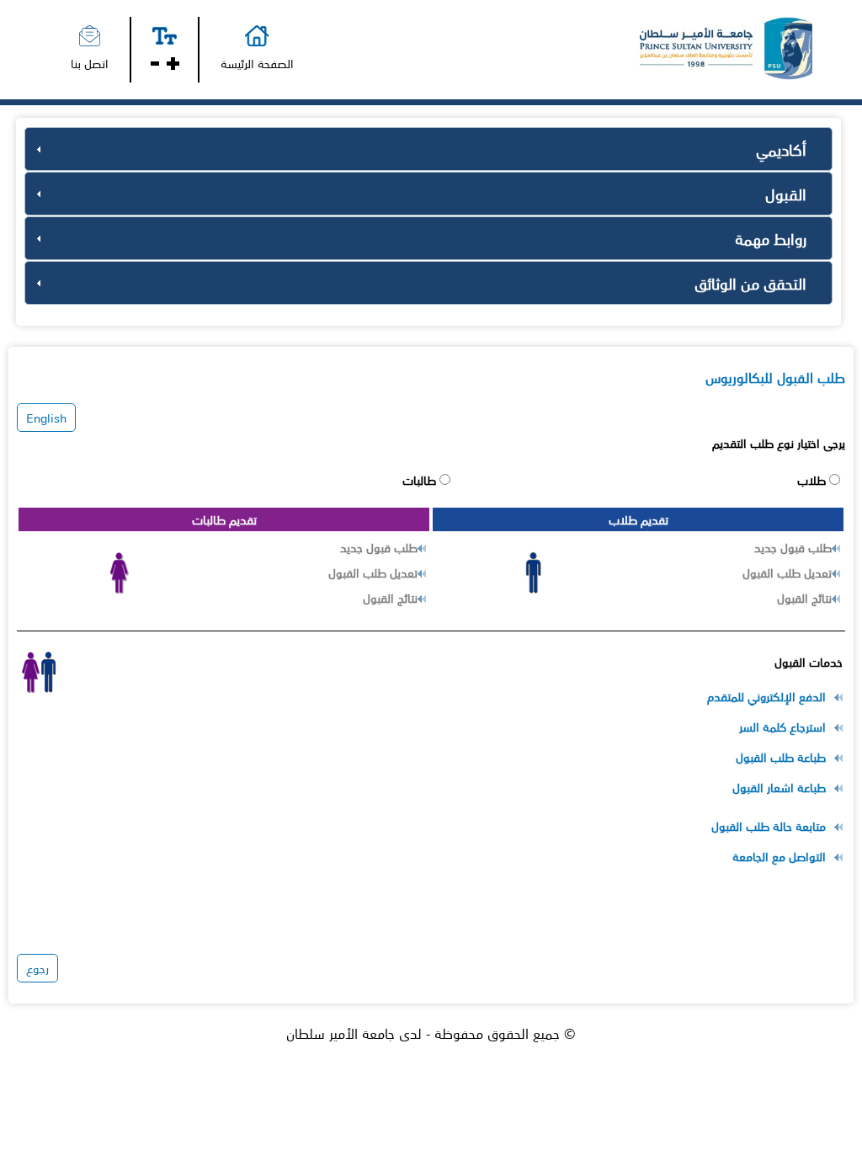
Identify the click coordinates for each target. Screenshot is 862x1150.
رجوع (37, 968)
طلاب (813, 480)
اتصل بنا (90, 63)
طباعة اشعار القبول (779, 787)
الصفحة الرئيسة (257, 63)
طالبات (420, 480)
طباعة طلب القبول (781, 757)
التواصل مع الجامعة (779, 856)
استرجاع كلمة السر (782, 726)
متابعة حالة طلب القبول (768, 826)
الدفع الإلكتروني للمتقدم (766, 696)
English (46, 418)
